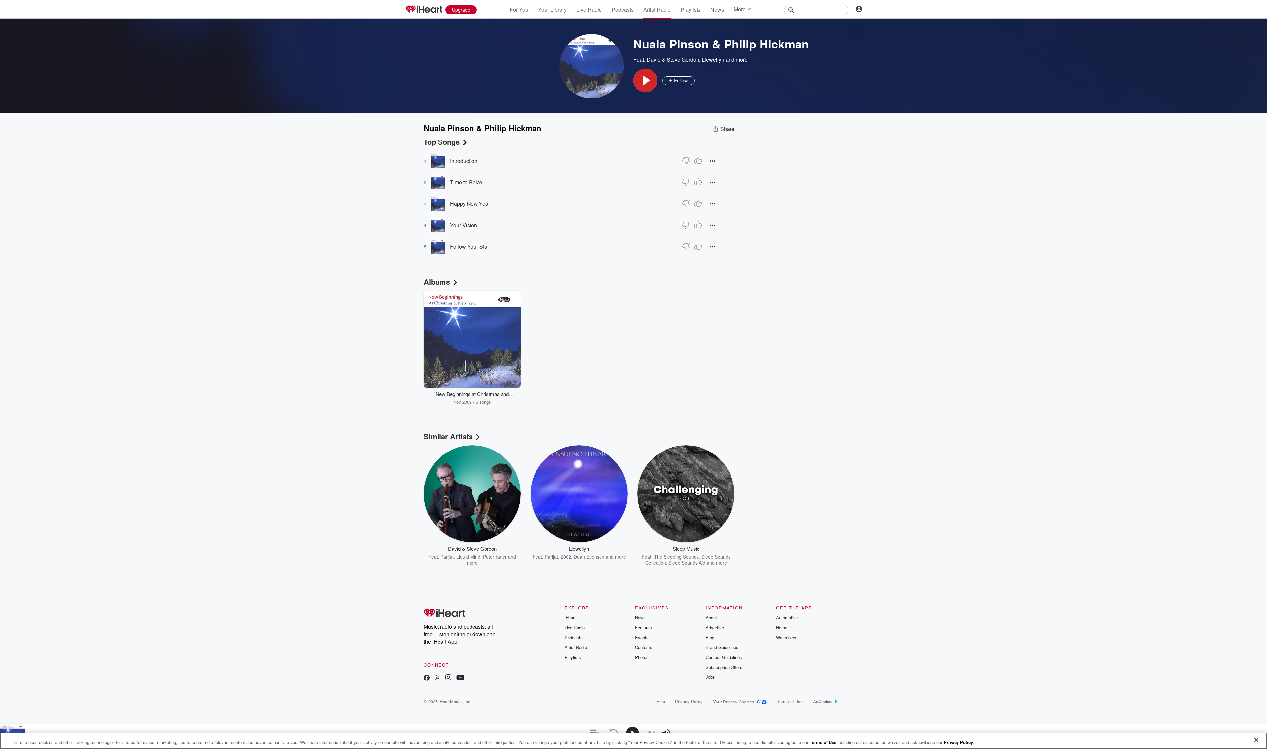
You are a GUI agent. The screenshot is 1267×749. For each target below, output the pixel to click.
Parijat (447, 556)
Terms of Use (790, 701)
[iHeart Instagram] (448, 678)
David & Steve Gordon (673, 59)
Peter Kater (495, 556)
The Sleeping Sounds (676, 556)
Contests (643, 647)
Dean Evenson (589, 556)
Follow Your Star (469, 246)
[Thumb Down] (686, 160)
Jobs (710, 677)
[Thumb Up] (698, 160)
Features (643, 627)
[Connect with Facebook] (427, 678)
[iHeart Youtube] (460, 678)
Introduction (463, 161)
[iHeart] (424, 9)
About (711, 617)
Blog (710, 637)
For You (519, 9)
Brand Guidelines (722, 647)
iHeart (570, 617)
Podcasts (623, 9)
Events (642, 637)
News (717, 9)
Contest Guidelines (724, 657)
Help (660, 701)
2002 (566, 556)
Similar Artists (448, 436)
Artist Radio (657, 9)
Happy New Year (470, 203)
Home (781, 627)
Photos (642, 657)
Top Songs (442, 142)
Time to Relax (466, 182)
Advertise (715, 627)
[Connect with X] (437, 678)
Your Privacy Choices (733, 702)
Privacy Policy (689, 701)
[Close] (1256, 740)
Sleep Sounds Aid (686, 562)
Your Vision (463, 225)
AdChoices (823, 701)
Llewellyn (713, 59)
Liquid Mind (468, 556)
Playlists (690, 9)
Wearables (786, 637)
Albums (437, 281)
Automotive (787, 617)
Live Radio (589, 9)
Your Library (552, 9)
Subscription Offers (724, 667)
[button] (645, 80)
